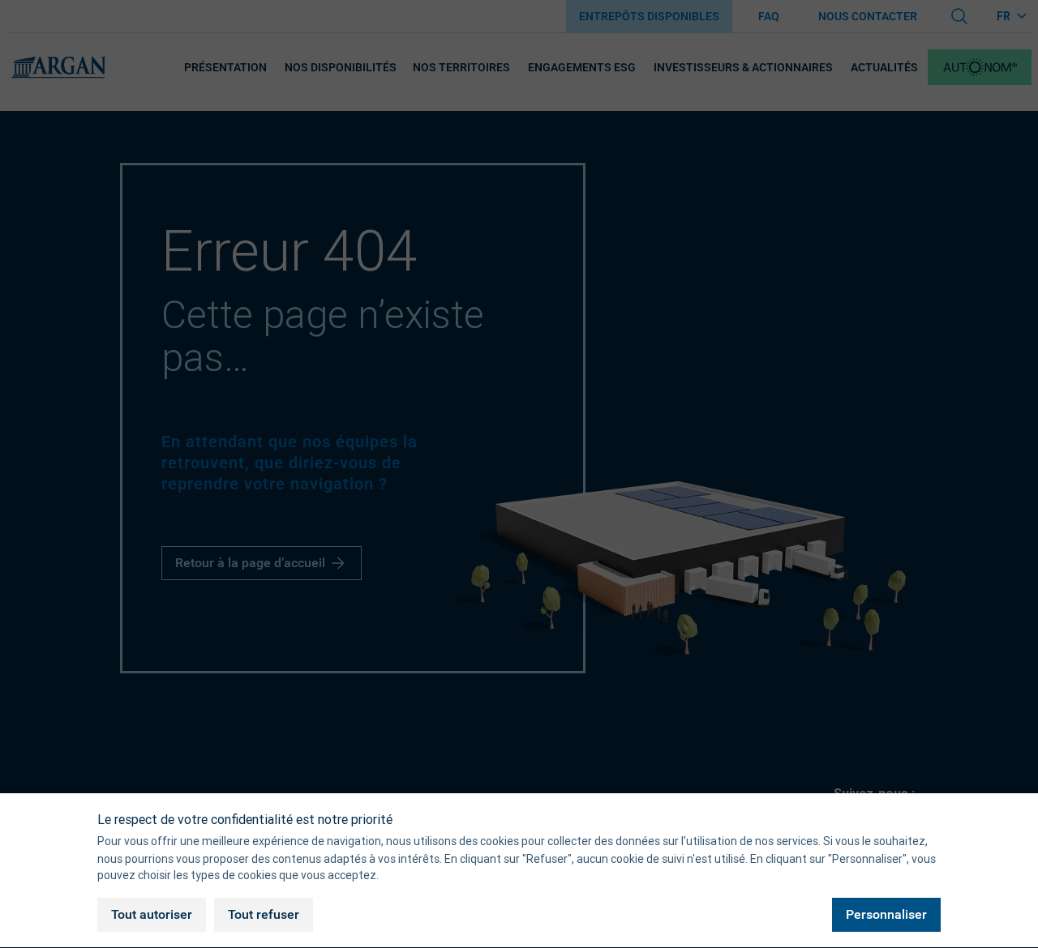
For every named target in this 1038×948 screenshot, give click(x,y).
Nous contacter (867, 16)
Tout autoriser (151, 914)
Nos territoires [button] (461, 67)
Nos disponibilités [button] (341, 67)
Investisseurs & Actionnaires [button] (743, 67)
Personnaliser (886, 914)
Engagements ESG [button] (582, 67)
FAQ (768, 16)
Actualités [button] (884, 67)
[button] (980, 67)
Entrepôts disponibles (649, 16)
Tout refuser (263, 914)
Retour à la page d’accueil (250, 562)
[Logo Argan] (58, 67)
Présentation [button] (225, 67)
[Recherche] (959, 16)
